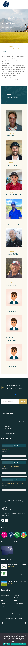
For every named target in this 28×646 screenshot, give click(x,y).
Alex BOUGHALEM (13, 195)
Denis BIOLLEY (12, 135)
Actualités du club (6, 595)
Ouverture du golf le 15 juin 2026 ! (17, 581)
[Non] (26, 639)
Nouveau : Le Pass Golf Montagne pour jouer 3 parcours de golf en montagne (17, 574)
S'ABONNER (23, 401)
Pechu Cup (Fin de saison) (12, 483)
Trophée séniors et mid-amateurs (17, 564)
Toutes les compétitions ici (14, 500)
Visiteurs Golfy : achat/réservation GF (14, 623)
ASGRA (4, 449)
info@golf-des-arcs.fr (10, 433)
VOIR (14, 456)
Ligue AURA (4, 603)
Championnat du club (11, 466)
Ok (4, 643)
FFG (2, 600)
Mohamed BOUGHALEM (11, 339)
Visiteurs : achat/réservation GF (14, 618)
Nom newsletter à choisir (8, 395)
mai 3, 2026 (10, 583)
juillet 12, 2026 (11, 566)
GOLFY (15, 600)
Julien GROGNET (12, 165)
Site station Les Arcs (19, 606)
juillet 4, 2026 (11, 578)
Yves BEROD (11, 285)
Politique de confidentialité (18, 643)
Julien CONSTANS (13, 224)
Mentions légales (18, 603)
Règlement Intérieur (6, 606)
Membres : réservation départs (14, 614)
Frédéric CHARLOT (13, 254)
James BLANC (11, 311)
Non (8, 643)
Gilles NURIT (11, 366)
